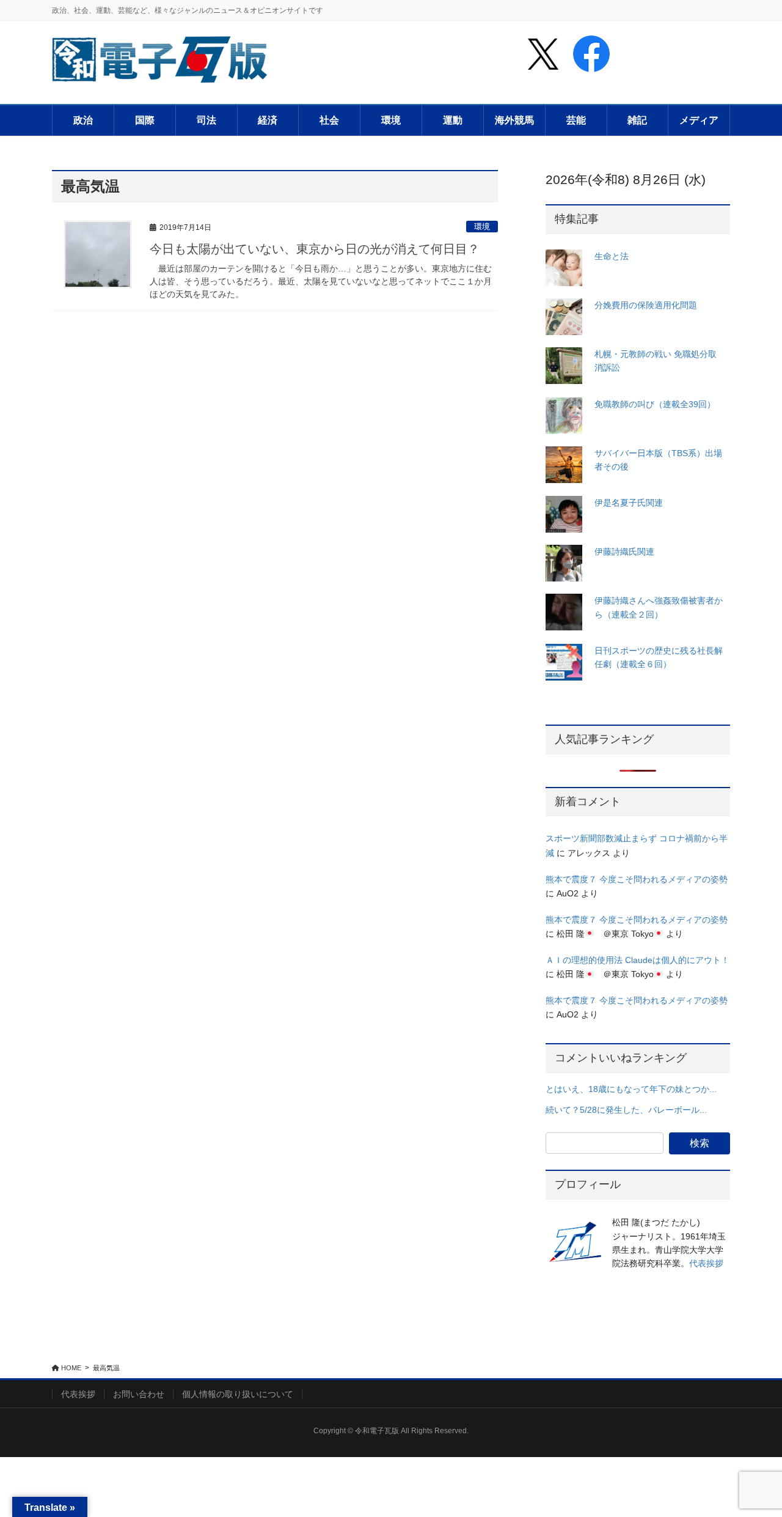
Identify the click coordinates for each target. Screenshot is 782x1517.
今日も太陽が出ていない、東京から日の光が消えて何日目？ (315, 249)
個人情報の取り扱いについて (237, 1394)
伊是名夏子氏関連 (628, 503)
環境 (482, 226)
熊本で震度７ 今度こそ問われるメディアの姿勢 (637, 879)
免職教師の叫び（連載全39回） (654, 404)
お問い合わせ (138, 1394)
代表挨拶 (706, 1263)
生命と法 (611, 256)
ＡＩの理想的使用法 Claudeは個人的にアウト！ (637, 960)
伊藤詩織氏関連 (624, 551)
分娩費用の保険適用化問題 (645, 305)
